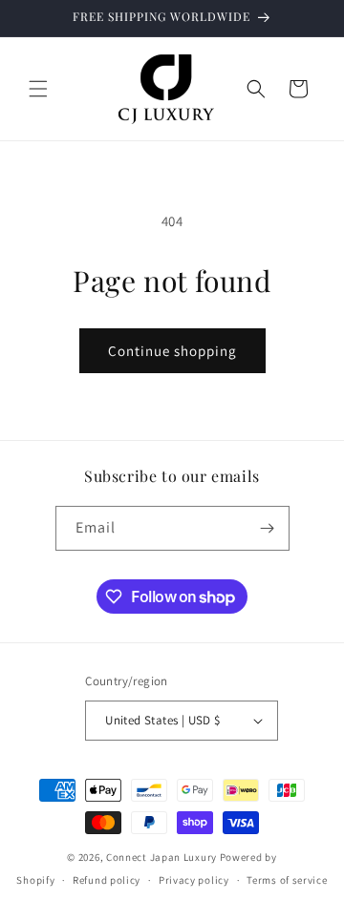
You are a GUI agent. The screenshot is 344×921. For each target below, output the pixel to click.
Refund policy (106, 880)
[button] (38, 89)
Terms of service (287, 880)
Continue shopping (172, 351)
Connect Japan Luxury (161, 857)
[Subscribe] (268, 528)
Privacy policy (194, 880)
